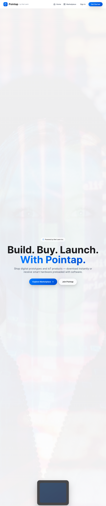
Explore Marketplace (42, 282)
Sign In (83, 4)
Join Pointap (67, 282)
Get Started (95, 4)
